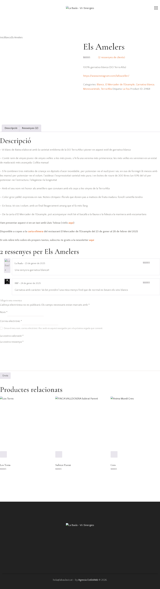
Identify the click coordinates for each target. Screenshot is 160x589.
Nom (3, 312)
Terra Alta (106, 89)
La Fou (126, 89)
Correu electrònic (11, 321)
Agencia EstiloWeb (88, 579)
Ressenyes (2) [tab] (30, 128)
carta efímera (35, 231)
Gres (113, 465)
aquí (70, 222)
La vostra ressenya (11, 341)
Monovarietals (91, 89)
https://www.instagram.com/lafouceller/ (106, 75)
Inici (2, 37)
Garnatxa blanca (145, 84)
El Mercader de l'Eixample (120, 84)
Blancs (7, 37)
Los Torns (5, 465)
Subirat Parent (63, 465)
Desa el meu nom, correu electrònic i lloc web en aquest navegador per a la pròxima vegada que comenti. (53, 328)
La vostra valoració (11, 336)
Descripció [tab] (11, 128)
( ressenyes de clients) (111, 57)
